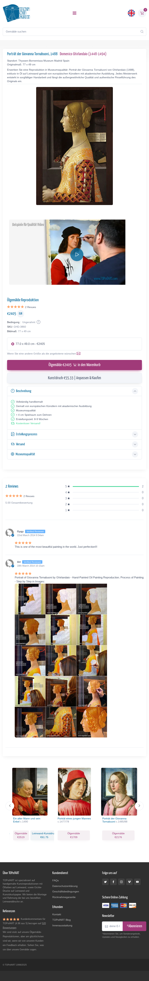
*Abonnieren (134, 926)
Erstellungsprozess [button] (26, 434)
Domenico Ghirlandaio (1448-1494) (83, 54)
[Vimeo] (129, 882)
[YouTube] (137, 882)
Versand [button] (20, 444)
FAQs (55, 880)
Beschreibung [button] (23, 391)
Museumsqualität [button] (25, 454)
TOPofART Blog (61, 919)
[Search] (141, 31)
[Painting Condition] (38, 322)
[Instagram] (121, 882)
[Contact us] (79, 353)
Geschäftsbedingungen (65, 891)
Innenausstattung (62, 925)
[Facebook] (113, 882)
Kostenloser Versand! (28, 423)
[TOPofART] (16, 13)
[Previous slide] (9, 806)
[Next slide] (139, 806)
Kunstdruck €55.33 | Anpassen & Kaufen (74, 378)
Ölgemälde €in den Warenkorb (74, 365)
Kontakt (56, 914)
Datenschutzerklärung (65, 886)
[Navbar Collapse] (74, 13)
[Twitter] (105, 882)
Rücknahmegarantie (64, 897)
